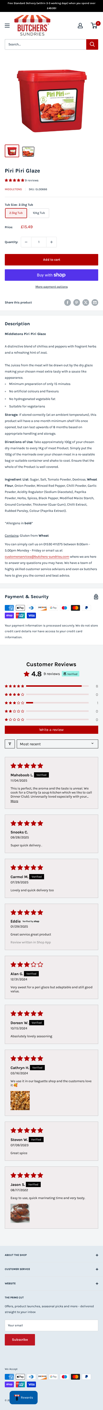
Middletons (13, 189)
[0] (94, 25)
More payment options (51, 286)
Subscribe (20, 1340)
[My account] (80, 25)
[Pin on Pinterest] (76, 302)
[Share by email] (95, 302)
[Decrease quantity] (26, 242)
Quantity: (11, 242)
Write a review (51, 729)
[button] (15, 180)
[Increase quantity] (51, 242)
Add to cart (51, 260)
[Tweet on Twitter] (85, 302)
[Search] (92, 44)
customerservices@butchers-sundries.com (37, 557)
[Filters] (10, 744)
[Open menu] (7, 25)
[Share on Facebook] (67, 302)
